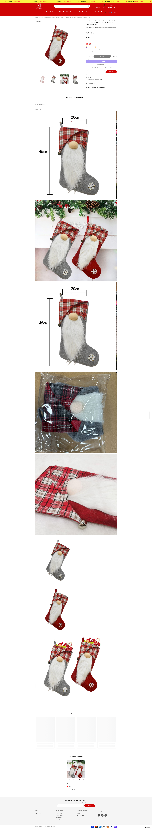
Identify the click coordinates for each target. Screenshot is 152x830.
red (67, 786)
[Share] (116, 56)
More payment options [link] (101, 64)
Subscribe (111, 71)
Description (68, 97)
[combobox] (70, 6)
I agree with (90, 59)
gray (70, 786)
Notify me (74, 789)
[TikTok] (105, 815)
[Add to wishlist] (113, 56)
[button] (36, 79)
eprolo (91, 32)
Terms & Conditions (96, 59)
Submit (89, 805)
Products (41, 17)
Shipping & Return (78, 97)
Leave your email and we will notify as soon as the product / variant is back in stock (101, 68)
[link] (106, 12)
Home (36, 17)
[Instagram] (102, 815)
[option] (59, 45)
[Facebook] (99, 815)
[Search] (72, 6)
